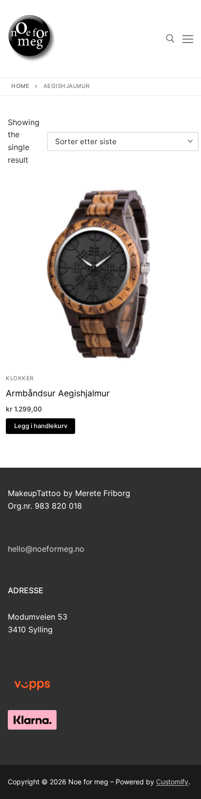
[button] (40, 426)
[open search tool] (170, 38)
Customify (172, 781)
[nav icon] (187, 38)
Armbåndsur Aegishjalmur (58, 393)
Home (20, 86)
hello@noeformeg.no (46, 549)
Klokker (20, 378)
